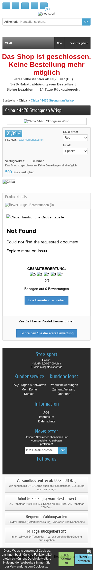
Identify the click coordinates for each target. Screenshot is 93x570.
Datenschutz (46, 421)
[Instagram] (42, 466)
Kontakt (29, 394)
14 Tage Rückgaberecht (60, 89)
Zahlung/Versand (63, 389)
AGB (46, 412)
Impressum (46, 417)
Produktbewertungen (64, 385)
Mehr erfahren (84, 559)
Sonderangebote (78, 43)
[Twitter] (50, 466)
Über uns (64, 394)
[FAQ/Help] (25, 6)
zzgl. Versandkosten (31, 139)
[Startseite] (6, 6)
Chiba (23, 100)
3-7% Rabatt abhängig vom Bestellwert (43, 84)
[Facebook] (33, 466)
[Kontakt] (15, 6)
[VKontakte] (59, 466)
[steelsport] (46, 13)
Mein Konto (29, 389)
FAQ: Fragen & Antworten (29, 385)
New (59, 43)
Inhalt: (67, 145)
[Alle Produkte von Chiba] (8, 181)
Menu (8, 43)
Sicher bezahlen (20, 89)
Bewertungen (41, 205)
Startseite (8, 100)
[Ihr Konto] (34, 6)
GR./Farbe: (70, 132)
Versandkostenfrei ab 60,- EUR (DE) (43, 79)
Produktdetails (16, 197)
